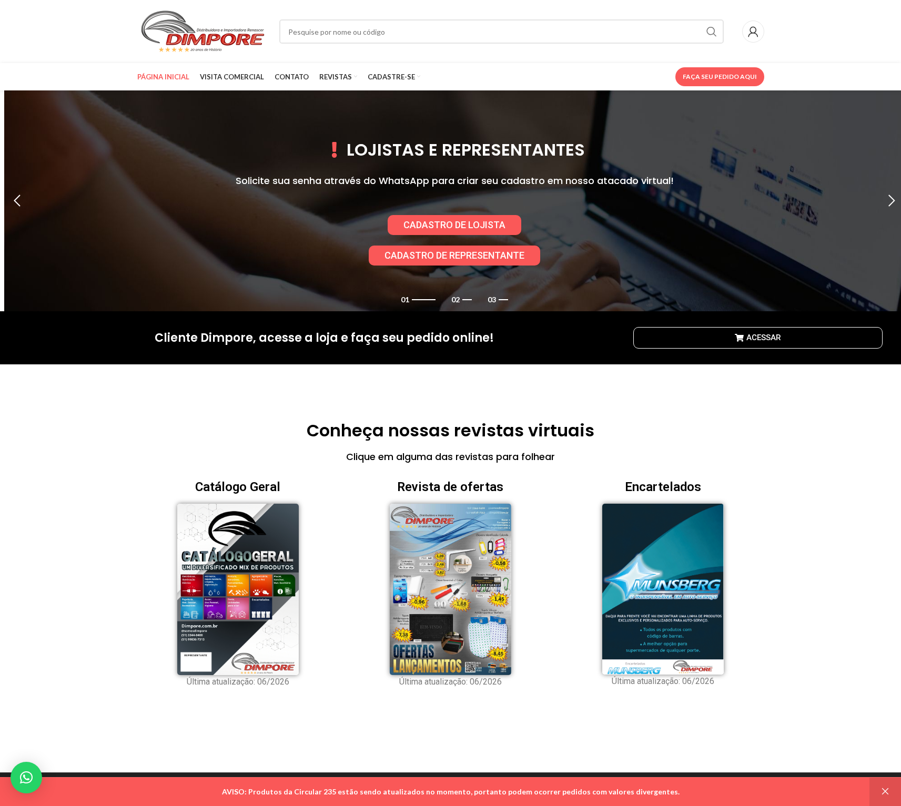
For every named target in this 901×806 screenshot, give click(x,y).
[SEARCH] (712, 31)
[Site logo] (203, 30)
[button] (17, 201)
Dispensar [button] (885, 792)
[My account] (753, 31)
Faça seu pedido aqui (720, 76)
